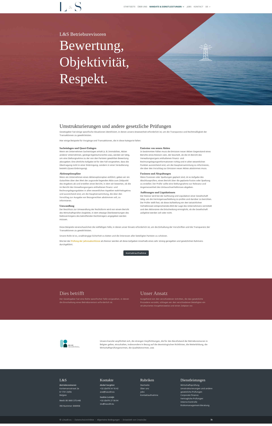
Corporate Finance (189, 395)
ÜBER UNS (142, 7)
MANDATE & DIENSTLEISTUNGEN (165, 7)
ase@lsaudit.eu (107, 391)
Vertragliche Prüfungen (191, 398)
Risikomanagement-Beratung (194, 405)
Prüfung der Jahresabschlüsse (85, 241)
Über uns (144, 388)
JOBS (189, 7)
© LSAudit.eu (66, 419)
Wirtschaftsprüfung (189, 385)
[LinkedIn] (211, 419)
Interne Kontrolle (188, 402)
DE (207, 7)
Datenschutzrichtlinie (84, 419)
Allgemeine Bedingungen (108, 419)
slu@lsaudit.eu (107, 404)
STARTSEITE (129, 7)
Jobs (142, 391)
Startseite (144, 385)
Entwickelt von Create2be (134, 419)
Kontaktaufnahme (136, 253)
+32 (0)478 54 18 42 (109, 388)
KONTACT (198, 7)
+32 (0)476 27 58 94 (109, 400)
